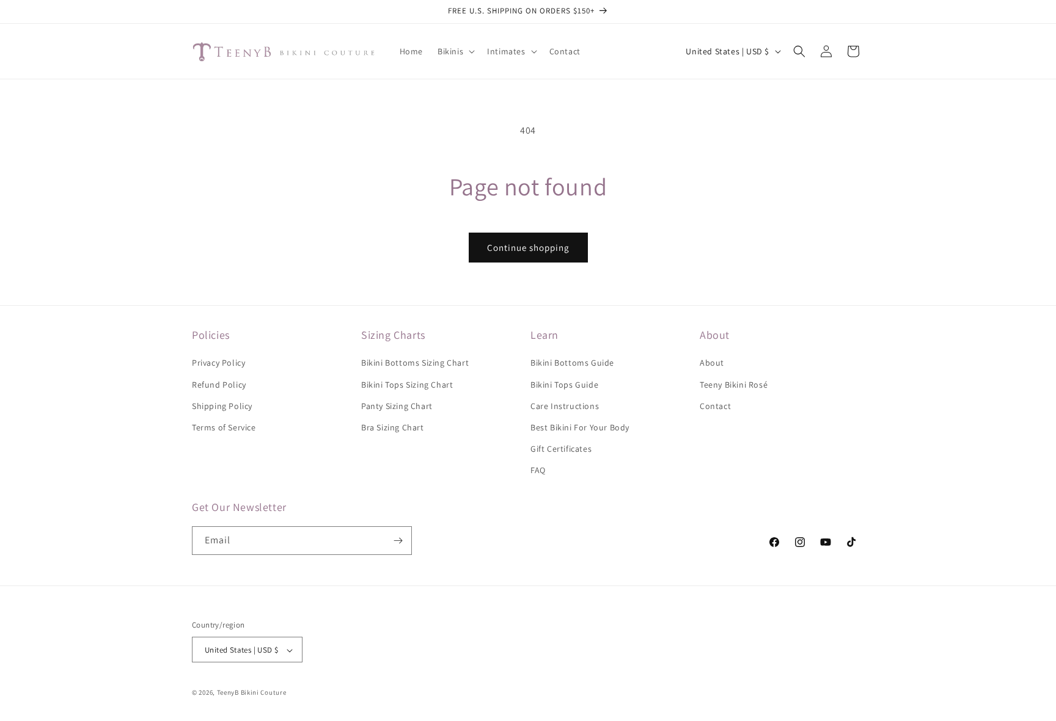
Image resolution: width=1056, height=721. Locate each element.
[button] (455, 51)
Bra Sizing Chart (392, 427)
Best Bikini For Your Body (579, 427)
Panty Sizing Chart (397, 405)
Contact (715, 405)
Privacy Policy (218, 363)
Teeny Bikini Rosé (734, 384)
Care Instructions (564, 405)
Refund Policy (219, 384)
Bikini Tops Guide (564, 384)
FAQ (538, 470)
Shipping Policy (222, 405)
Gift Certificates (561, 448)
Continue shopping (528, 247)
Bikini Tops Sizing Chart (407, 384)
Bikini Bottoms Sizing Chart (415, 363)
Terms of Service (224, 427)
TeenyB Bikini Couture (252, 693)
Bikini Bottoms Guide (572, 363)
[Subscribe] (397, 540)
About (712, 363)
